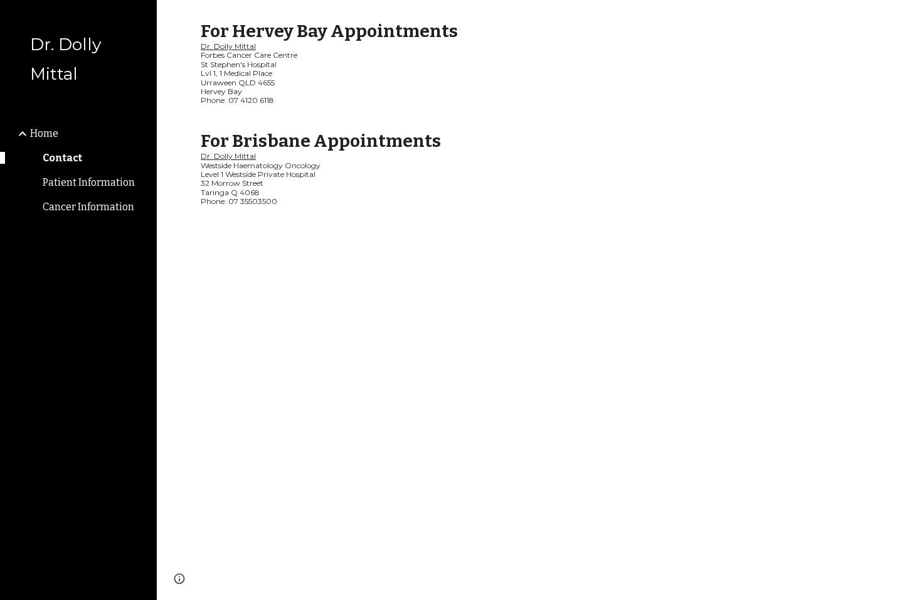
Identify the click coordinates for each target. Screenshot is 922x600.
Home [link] (44, 133)
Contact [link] (62, 158)
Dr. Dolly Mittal (228, 46)
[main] (539, 113)
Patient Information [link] (89, 182)
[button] (907, 18)
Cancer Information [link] (88, 207)
